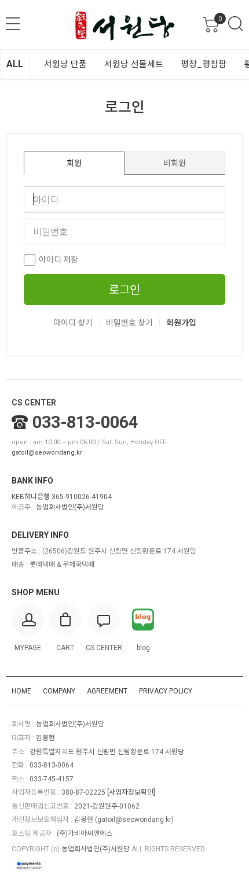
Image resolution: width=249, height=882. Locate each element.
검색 (235, 23)
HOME (21, 691)
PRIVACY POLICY (165, 691)
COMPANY (59, 691)
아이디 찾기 (73, 322)
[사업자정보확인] (131, 792)
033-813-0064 (85, 422)
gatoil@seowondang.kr (47, 452)
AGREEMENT (107, 691)
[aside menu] (13, 23)
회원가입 (181, 322)
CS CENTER (34, 402)
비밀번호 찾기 (129, 322)
